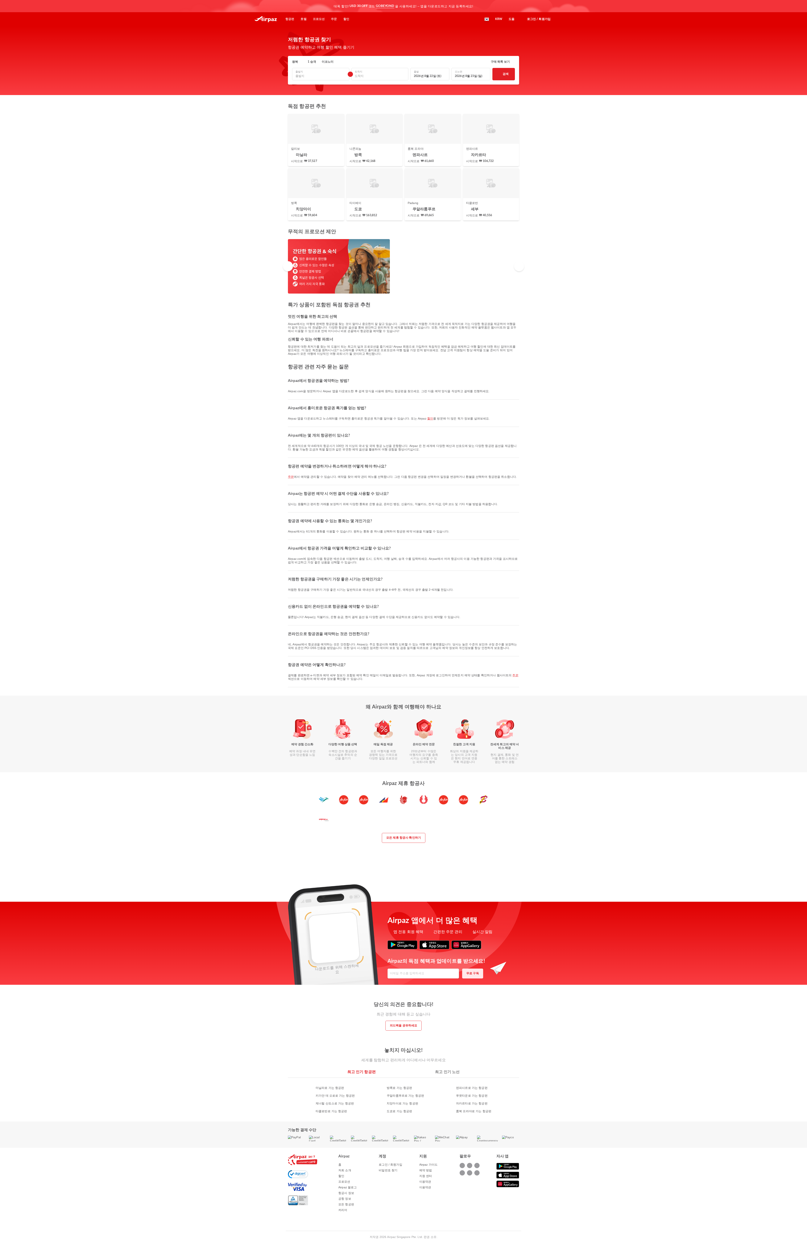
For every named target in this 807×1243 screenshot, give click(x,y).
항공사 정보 (346, 1193)
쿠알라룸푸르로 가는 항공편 (405, 1095)
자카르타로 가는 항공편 (472, 1103)
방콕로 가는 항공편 (399, 1087)
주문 (291, 476)
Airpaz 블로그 (347, 1187)
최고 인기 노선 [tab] (447, 1072)
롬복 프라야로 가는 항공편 (473, 1111)
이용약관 (425, 1181)
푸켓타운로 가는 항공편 (472, 1095)
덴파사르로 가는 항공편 (472, 1087)
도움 (511, 19)
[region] (403, 266)
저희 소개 (344, 1170)
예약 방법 (425, 1170)
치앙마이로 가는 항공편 (402, 1103)
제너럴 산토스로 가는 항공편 (335, 1103)
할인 (430, 418)
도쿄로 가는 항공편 (399, 1111)
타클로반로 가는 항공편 (331, 1111)
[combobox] (320, 76)
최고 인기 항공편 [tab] (361, 1072)
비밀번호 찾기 (388, 1170)
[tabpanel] (403, 1095)
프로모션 (344, 1181)
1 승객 (312, 61)
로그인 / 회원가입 (390, 1164)
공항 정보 (344, 1198)
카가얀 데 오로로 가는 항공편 (335, 1095)
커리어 (342, 1210)
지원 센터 (425, 1176)
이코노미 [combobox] (328, 61)
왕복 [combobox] (295, 61)
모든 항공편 (346, 1204)
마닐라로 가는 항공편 (330, 1087)
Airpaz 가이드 (428, 1164)
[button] (517, 6)
